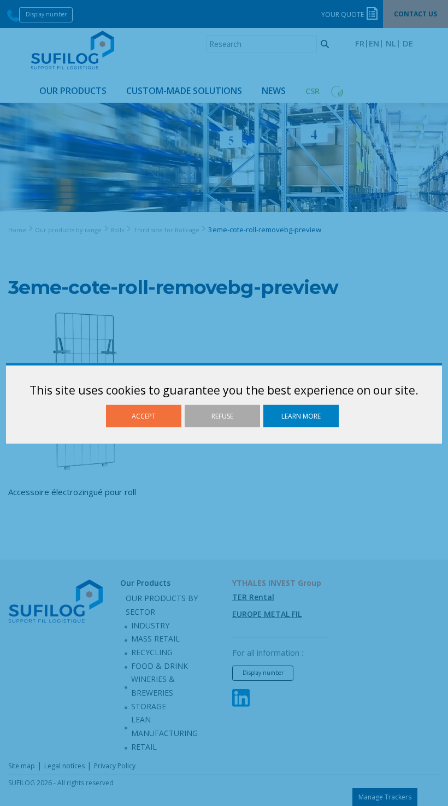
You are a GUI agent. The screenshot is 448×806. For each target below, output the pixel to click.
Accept (144, 415)
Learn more (301, 415)
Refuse (222, 415)
